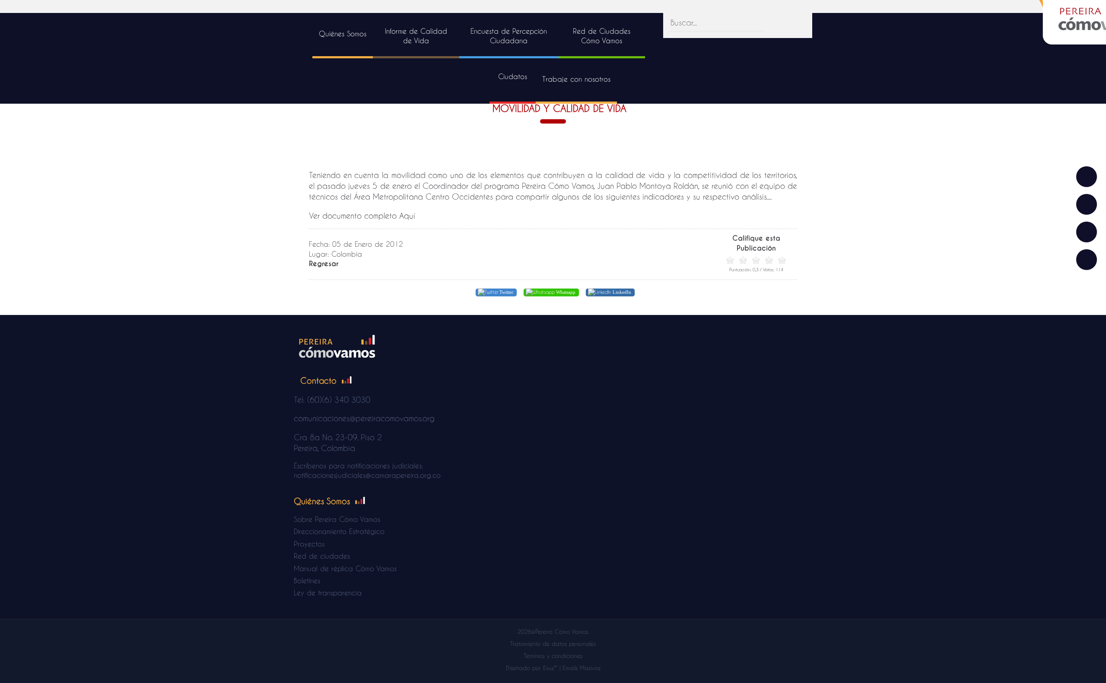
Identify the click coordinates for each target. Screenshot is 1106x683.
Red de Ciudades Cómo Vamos (601, 35)
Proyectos (309, 544)
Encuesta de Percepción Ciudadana (508, 35)
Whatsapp (565, 292)
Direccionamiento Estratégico (339, 531)
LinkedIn (621, 292)
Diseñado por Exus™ (531, 667)
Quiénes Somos (342, 33)
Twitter (505, 292)
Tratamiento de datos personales (553, 643)
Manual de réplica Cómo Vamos (345, 568)
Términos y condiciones (553, 655)
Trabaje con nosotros (576, 79)
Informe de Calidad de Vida (416, 35)
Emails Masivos (582, 667)
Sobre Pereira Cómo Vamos (337, 519)
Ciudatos (512, 76)
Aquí (407, 215)
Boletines (307, 580)
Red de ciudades (322, 556)
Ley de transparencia (328, 592)
